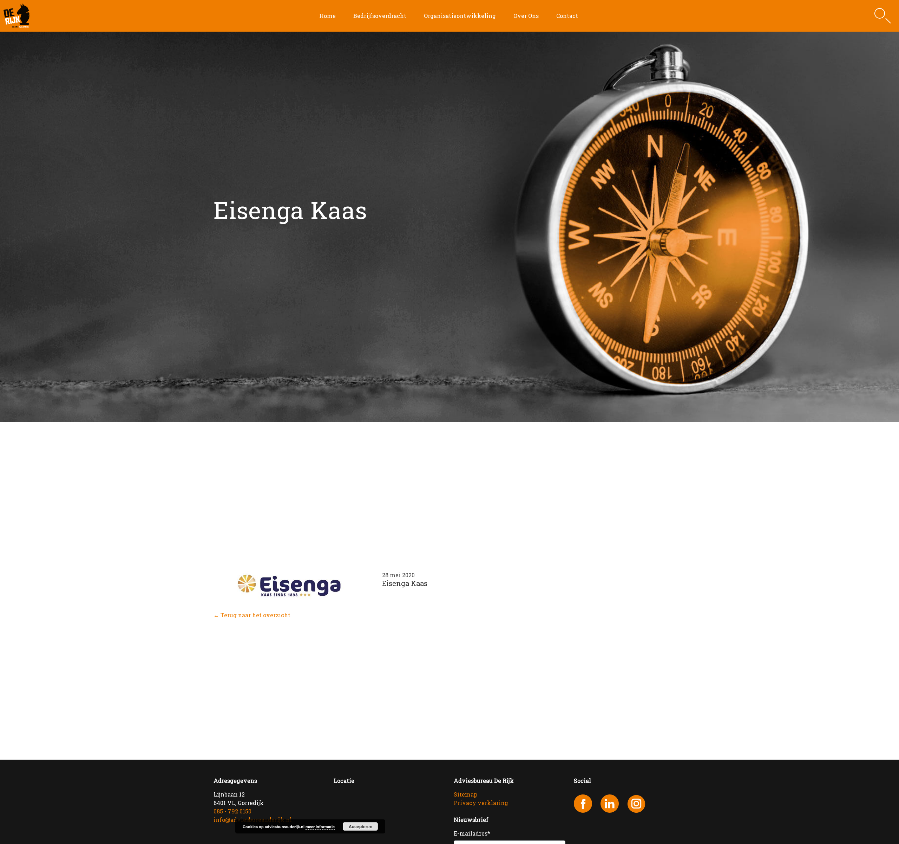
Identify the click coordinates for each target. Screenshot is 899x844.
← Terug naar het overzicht (252, 615)
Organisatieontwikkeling (460, 15)
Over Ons (526, 15)
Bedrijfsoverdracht (379, 15)
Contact (567, 15)
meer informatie (320, 826)
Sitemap (465, 794)
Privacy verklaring (481, 802)
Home (327, 15)
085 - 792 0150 (232, 811)
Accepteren (360, 826)
